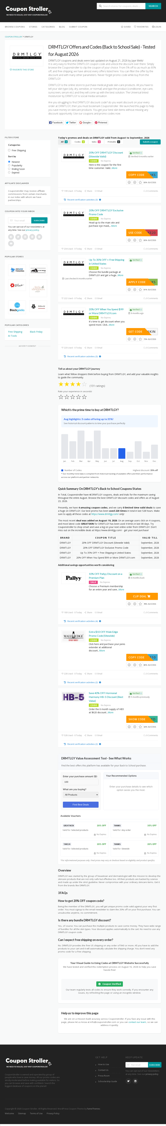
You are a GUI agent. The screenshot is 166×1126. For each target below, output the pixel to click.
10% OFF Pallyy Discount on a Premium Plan (105, 575)
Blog (62, 26)
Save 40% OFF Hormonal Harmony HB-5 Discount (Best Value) (106, 696)
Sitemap (22, 1113)
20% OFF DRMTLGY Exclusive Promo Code (106, 212)
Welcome (9, 1113)
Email (99, 191)
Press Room (104, 1075)
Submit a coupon (150, 142)
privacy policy (32, 229)
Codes (79, 142)
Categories (48, 26)
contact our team (137, 1022)
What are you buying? (74, 789)
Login (157, 26)
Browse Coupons (15, 26)
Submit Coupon (78, 26)
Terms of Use (36, 1113)
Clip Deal (140, 596)
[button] (56, 122)
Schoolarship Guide (107, 1081)
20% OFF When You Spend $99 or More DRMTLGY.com (106, 311)
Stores (33, 26)
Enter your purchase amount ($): (80, 776)
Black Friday (36, 331)
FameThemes (93, 1108)
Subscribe (39, 220)
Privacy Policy (53, 1113)
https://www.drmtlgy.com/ (105, 514)
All (64, 142)
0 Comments (152, 191)
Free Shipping (15, 331)
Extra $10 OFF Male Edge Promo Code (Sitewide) (103, 633)
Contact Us (103, 1070)
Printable (113, 142)
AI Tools (12, 335)
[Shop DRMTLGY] (26, 56)
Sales (96, 142)
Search (153, 6)
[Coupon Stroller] (28, 11)
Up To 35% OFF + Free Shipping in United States (106, 261)
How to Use (103, 1064)
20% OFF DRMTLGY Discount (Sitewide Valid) (106, 154)
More (114, 168)
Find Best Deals (81, 804)
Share (89, 191)
